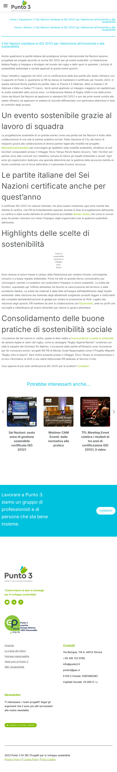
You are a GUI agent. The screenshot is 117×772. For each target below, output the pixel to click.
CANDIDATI (106, 510)
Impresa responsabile (17, 656)
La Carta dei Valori (15, 650)
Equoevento (86, 303)
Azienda (9, 645)
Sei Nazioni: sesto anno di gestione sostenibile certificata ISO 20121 (22, 441)
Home (13, 19)
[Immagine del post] (22, 412)
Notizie (28, 27)
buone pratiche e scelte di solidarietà (92, 338)
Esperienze (25, 19)
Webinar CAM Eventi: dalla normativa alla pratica (58, 439)
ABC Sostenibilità (14, 666)
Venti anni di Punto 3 (16, 661)
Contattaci (83, 366)
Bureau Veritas (81, 214)
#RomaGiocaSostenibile (15, 147)
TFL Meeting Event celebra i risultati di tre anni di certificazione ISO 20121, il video (95, 441)
